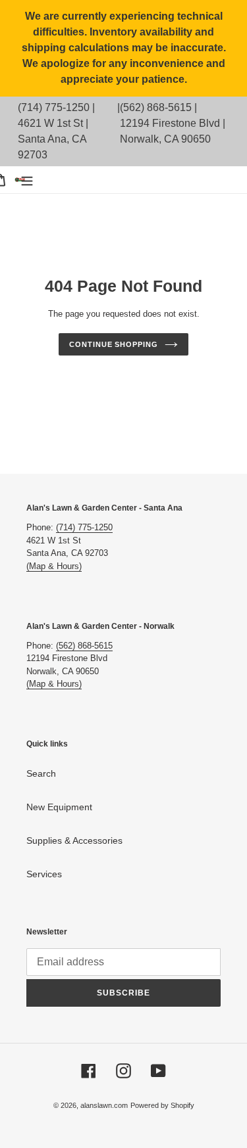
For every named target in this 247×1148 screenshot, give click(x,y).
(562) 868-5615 (156, 107)
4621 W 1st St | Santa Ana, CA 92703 (53, 139)
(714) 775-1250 (54, 107)
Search (41, 773)
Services (44, 874)
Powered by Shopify (162, 1105)
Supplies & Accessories (74, 840)
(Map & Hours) (54, 566)
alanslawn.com (104, 1105)
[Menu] (27, 179)
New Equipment (59, 807)
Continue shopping (113, 344)
